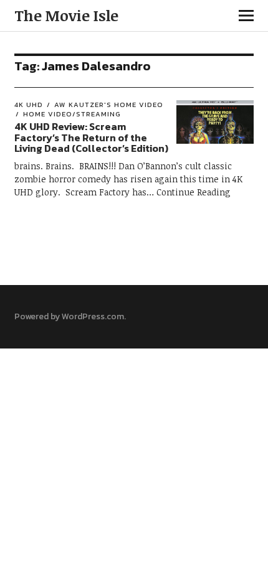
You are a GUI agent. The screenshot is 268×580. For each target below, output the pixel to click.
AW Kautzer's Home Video (108, 105)
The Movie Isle (66, 15)
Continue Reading (193, 192)
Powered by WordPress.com (69, 316)
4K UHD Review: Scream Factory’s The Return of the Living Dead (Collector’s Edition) (92, 137)
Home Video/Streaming (72, 114)
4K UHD (28, 105)
